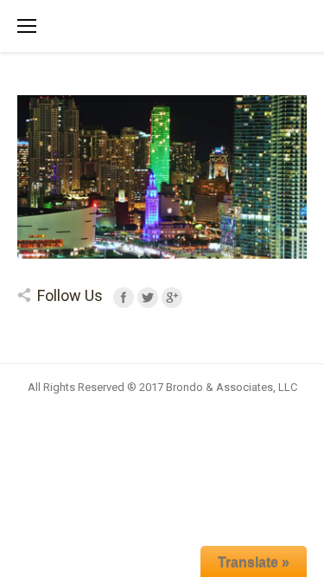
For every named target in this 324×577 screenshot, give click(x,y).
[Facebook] (123, 297)
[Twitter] (147, 297)
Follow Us (70, 295)
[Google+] (172, 297)
